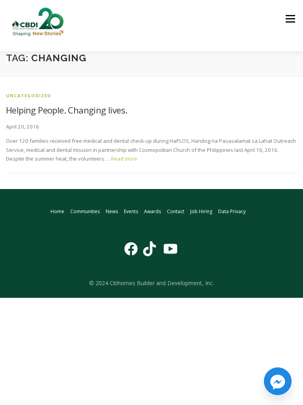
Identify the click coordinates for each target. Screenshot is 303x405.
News (112, 211)
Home (57, 211)
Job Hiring (201, 211)
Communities (85, 211)
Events (131, 211)
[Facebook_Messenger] (278, 381)
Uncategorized (28, 95)
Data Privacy (232, 211)
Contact (175, 211)
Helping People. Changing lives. (66, 110)
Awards (152, 211)
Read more (124, 158)
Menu (290, 18)
